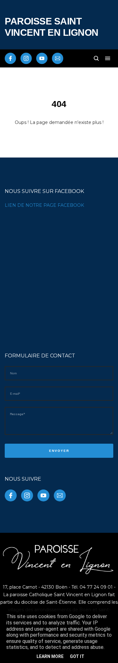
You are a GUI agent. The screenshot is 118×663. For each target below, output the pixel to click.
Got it (77, 656)
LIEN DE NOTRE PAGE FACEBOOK (44, 205)
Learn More (50, 656)
